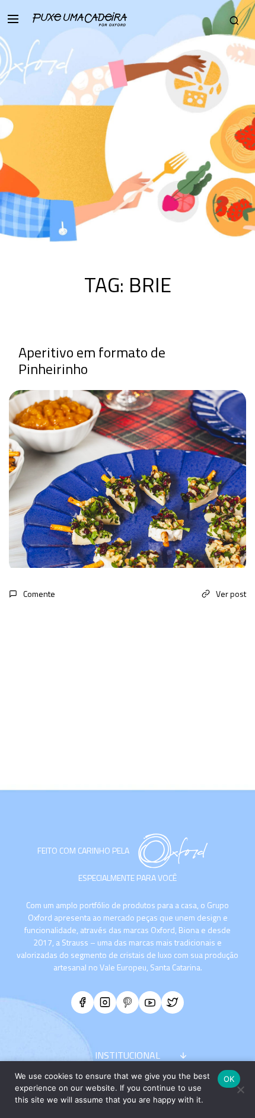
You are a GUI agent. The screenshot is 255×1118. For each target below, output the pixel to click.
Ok (229, 1079)
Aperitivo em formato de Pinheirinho (91, 360)
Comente (39, 593)
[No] (240, 1089)
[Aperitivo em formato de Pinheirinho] (127, 481)
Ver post (231, 593)
